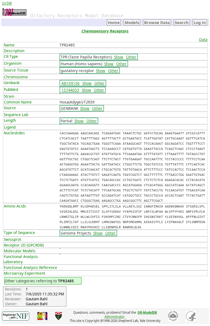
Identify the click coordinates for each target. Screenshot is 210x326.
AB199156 (71, 83)
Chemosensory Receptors (105, 31)
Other (131, 57)
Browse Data (157, 22)
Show (118, 57)
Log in (200, 22)
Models (132, 22)
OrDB (7, 3)
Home (114, 22)
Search (182, 22)
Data (203, 39)
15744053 (70, 90)
